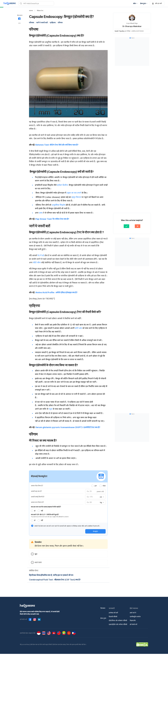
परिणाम (60, 22)
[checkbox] (32, 525)
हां (34, 511)
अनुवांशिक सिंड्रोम (58, 205)
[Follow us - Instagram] (34, 619)
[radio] (92, 486)
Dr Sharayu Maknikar (132, 26)
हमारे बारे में (133, 613)
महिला (104, 486)
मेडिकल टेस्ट (40, 10)
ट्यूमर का (70, 193)
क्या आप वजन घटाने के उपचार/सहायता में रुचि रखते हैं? (46, 507)
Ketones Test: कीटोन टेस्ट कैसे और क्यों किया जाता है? (56, 145)
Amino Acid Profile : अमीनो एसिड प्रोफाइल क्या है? (56, 292)
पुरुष (96, 486)
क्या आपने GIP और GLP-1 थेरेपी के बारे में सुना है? (45, 514)
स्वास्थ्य (31, 10)
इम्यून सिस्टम (76, 197)
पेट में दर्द (41, 255)
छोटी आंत (78, 328)
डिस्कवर (102, 608)
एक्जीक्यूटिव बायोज (135, 617)
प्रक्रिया (53, 22)
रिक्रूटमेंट (133, 620)
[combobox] (102, 497)
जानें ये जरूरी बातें (42, 22)
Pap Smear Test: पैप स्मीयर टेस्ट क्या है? (52, 219)
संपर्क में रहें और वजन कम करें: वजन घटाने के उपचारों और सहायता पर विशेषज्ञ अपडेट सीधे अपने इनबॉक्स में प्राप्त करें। (67, 526)
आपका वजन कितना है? (37, 502)
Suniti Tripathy (119, 31)
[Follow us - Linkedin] (39, 619)
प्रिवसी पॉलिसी (113, 617)
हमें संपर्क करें (133, 624)
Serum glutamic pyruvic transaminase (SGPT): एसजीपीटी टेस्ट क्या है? (67, 427)
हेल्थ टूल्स (103, 618)
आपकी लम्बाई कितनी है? (37, 497)
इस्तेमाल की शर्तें (113, 613)
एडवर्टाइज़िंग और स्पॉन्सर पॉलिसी (118, 624)
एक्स (40, 213)
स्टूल (50, 409)
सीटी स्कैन (37, 262)
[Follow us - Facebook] (30, 619)
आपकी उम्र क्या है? (36, 491)
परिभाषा (31, 22)
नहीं (42, 511)
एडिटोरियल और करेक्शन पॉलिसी (118, 620)
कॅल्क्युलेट (95, 531)
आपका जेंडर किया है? (37, 486)
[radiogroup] (98, 485)
